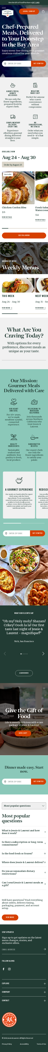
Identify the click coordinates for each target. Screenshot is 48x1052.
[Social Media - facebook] (3, 970)
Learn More (24, 673)
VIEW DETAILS (7, 217)
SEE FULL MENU (24, 235)
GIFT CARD (36, 2)
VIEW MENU (6, 308)
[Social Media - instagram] (9, 970)
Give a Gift (23, 733)
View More (10, 917)
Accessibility (24, 1044)
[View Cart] (44, 11)
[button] (18, 192)
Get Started (38, 64)
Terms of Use (41, 1044)
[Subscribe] (45, 949)
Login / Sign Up (29, 11)
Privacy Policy (7, 1044)
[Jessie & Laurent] (7, 13)
